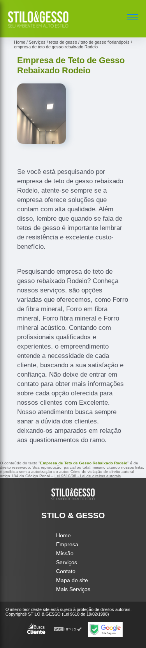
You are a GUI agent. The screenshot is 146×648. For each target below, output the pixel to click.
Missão (65, 553)
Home (63, 535)
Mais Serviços (73, 589)
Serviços (66, 562)
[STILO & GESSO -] (38, 29)
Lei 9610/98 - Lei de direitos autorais (88, 476)
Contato (66, 571)
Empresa (67, 544)
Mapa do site (72, 580)
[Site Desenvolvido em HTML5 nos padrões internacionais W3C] (67, 629)
